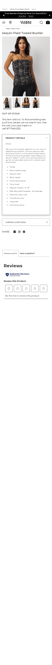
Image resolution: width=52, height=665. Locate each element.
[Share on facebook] (15, 232)
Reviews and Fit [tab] (10, 253)
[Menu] (3, 22)
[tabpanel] (26, 279)
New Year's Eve (13, 29)
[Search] (41, 22)
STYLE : (9, 144)
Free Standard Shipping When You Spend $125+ (26, 13)
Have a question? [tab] (27, 253)
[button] (47, 22)
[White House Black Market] (25, 22)
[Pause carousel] (49, 15)
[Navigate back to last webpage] (4, 29)
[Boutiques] (10, 22)
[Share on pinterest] (24, 232)
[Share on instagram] (19, 232)
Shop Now (22, 16)
